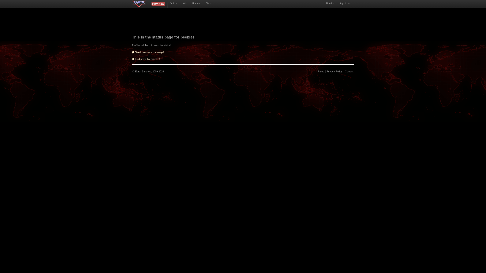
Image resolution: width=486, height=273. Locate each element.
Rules (321, 71)
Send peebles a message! (149, 52)
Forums (196, 3)
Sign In (343, 3)
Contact (349, 71)
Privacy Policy (334, 71)
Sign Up (330, 3)
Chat (208, 3)
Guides (174, 3)
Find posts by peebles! (147, 59)
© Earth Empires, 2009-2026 (148, 71)
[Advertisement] (243, 23)
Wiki (185, 3)
